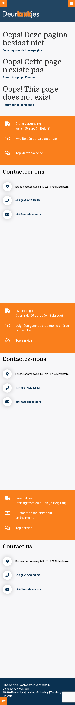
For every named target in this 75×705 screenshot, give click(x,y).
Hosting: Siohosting (38, 692)
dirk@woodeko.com (28, 214)
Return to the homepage (18, 104)
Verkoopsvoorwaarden (16, 688)
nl (3, 3)
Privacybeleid (11, 685)
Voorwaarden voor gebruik (35, 685)
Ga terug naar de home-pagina (22, 50)
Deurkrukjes (18, 692)
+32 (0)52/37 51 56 (27, 200)
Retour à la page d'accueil (19, 77)
